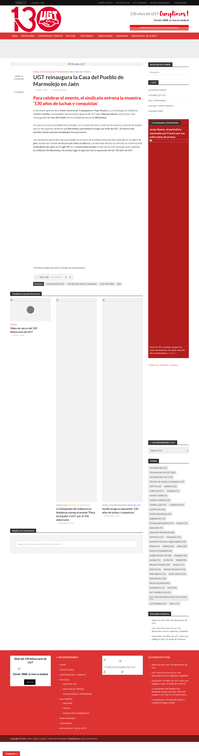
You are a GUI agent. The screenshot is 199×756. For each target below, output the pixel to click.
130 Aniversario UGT (55, 284)
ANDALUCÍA (38, 72)
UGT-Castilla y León (160, 592)
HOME (15, 36)
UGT (172, 587)
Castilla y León (158, 504)
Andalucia (170, 486)
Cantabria (173, 491)
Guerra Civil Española (161, 551)
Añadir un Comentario (19, 77)
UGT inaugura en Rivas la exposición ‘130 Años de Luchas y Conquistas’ (77, 45)
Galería (155, 546)
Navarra (155, 569)
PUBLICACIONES (105, 36)
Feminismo (156, 537)
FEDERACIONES (181, 2)
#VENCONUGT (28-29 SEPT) (144, 36)
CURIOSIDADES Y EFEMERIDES (77, 694)
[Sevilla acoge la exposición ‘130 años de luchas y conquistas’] (29, 51)
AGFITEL (155, 486)
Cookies (42, 738)
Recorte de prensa (160, 583)
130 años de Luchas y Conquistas (82, 284)
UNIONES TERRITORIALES (160, 2)
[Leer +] (172, 353)
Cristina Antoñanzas (160, 514)
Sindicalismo (157, 587)
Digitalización (157, 518)
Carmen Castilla (158, 495)
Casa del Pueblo (107, 284)
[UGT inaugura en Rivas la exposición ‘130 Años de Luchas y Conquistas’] (29, 45)
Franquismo (174, 537)
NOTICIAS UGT (76, 72)
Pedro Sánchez (177, 574)
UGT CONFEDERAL (140, 2)
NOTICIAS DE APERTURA (79, 505)
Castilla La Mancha (160, 500)
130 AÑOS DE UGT (122, 2)
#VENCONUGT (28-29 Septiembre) (159, 27)
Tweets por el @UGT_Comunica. (163, 365)
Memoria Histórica (160, 564)
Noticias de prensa (174, 569)
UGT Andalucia (158, 603)
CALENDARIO (122, 36)
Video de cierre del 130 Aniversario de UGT (23, 330)
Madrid (181, 560)
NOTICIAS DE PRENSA (73, 689)
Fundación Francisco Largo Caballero (168, 541)
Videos (174, 603)
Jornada (155, 560)
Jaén (119, 284)
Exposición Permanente (162, 532)
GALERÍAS (67, 703)
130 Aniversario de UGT (162, 472)
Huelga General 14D (160, 555)
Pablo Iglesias (158, 574)
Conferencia (176, 504)
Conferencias (157, 509)
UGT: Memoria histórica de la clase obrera (168, 598)
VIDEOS (87, 72)
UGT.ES (29, 682)
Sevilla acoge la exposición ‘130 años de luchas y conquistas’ (73, 51)
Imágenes (180, 555)
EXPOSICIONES (28, 36)
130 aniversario (158, 468)
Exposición (156, 527)
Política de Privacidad (57, 738)
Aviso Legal (32, 738)
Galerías (168, 546)
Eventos (182, 523)
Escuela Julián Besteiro (161, 523)
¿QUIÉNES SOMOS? (105, 2)
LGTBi (168, 560)
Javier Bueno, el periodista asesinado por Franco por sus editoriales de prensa (167, 133)
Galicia (182, 546)
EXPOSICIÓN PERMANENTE (57, 72)
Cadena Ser (157, 491)
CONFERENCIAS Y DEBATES (50, 36)
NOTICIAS (70, 36)
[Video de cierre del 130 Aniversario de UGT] (30, 309)
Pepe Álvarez (158, 578)
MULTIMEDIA (87, 36)
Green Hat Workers (89, 738)
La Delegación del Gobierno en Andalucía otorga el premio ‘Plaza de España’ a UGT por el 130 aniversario (75, 514)
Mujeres (178, 564)
